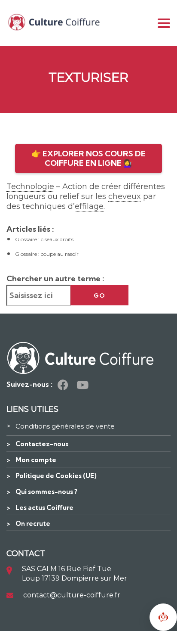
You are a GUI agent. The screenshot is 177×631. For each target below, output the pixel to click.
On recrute (32, 523)
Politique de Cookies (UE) (56, 476)
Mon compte (35, 460)
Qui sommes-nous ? (46, 492)
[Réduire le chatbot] (163, 617)
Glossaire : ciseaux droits (44, 239)
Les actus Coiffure (44, 508)
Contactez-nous (41, 444)
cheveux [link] (124, 196)
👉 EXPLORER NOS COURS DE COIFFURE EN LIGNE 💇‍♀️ (88, 158)
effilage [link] (89, 206)
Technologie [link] (30, 186)
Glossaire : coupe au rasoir (47, 254)
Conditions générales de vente (65, 426)
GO (99, 295)
